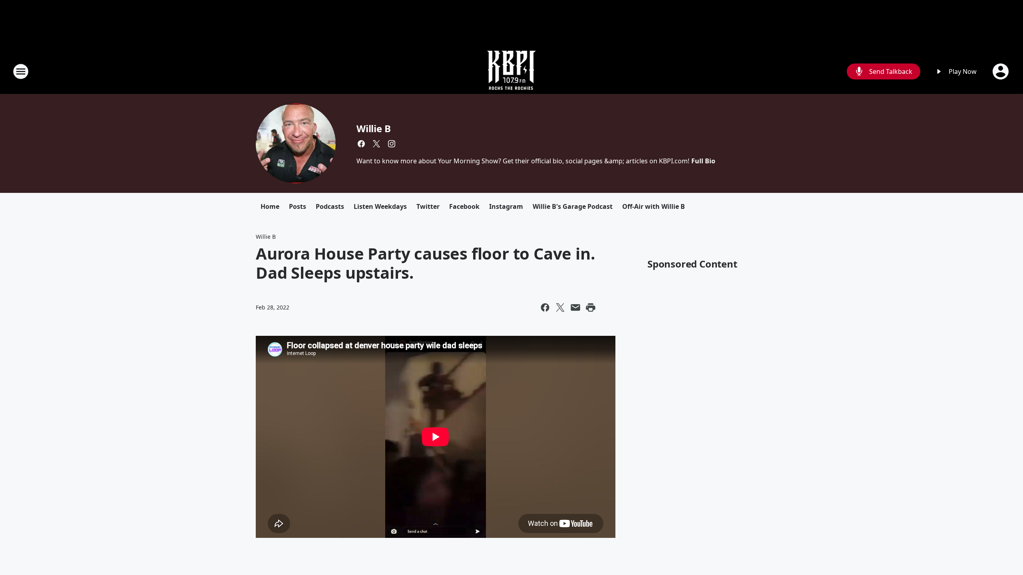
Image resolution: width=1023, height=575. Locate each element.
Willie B (373, 128)
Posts (297, 206)
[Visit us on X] (376, 144)
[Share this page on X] (560, 307)
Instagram (506, 206)
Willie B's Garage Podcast (573, 206)
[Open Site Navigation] (21, 71)
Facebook (464, 206)
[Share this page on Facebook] (545, 307)
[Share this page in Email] (575, 307)
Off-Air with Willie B (653, 206)
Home (270, 206)
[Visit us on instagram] (391, 144)
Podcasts (330, 206)
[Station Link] (511, 71)
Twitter (428, 206)
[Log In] (1001, 71)
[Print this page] (590, 307)
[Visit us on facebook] (361, 144)
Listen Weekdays (380, 206)
